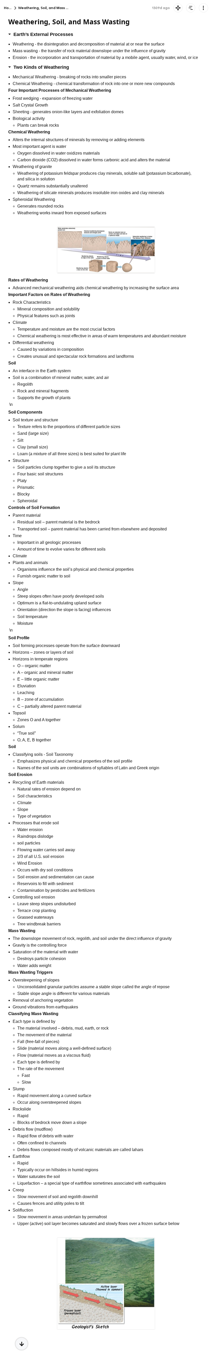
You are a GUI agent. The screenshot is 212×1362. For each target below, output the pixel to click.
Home (9, 8)
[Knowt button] (178, 7)
